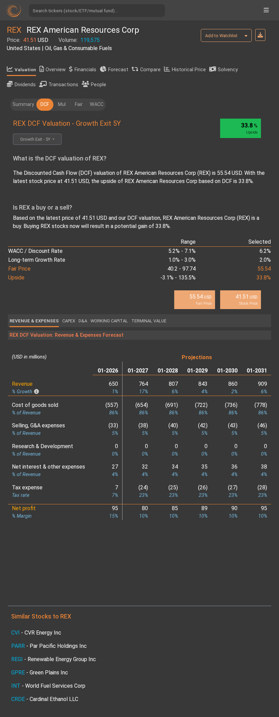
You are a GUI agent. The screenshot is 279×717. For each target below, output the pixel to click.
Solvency (228, 70)
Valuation (25, 69)
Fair (79, 104)
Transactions (63, 85)
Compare (150, 70)
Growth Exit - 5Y (35, 139)
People (98, 85)
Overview (56, 70)
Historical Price (189, 70)
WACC (96, 104)
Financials (85, 70)
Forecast (118, 70)
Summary (23, 104)
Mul (62, 104)
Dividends (25, 85)
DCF (44, 104)
